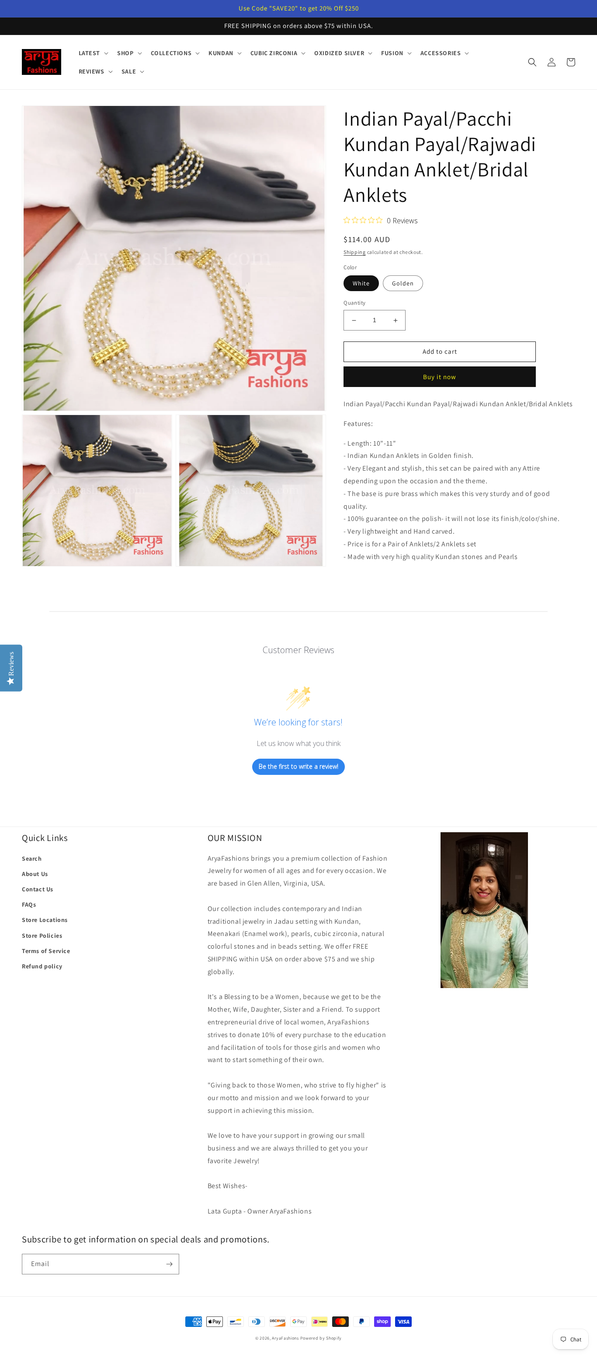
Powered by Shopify (321, 1338)
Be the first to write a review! (298, 766)
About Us (35, 874)
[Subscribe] (169, 1264)
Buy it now (439, 377)
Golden (403, 284)
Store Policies (42, 935)
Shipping (355, 252)
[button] (92, 53)
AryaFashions (285, 1338)
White (361, 284)
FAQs (29, 904)
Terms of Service (46, 951)
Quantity (354, 303)
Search (32, 858)
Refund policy (42, 966)
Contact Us (37, 889)
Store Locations (45, 920)
